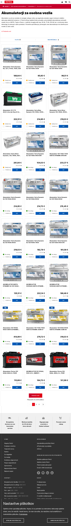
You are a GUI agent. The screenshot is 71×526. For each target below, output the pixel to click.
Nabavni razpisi (8, 471)
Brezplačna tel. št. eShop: (11, 485)
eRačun (39, 449)
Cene (38, 487)
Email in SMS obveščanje (44, 468)
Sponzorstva (8, 465)
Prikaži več (35, 395)
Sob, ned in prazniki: (10, 493)
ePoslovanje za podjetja (44, 446)
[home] (9, 2)
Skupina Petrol (8, 443)
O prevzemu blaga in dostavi (45, 493)
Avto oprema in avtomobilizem (18, 6)
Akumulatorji (31, 6)
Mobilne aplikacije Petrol (44, 459)
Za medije (7, 457)
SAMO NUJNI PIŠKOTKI (57, 520)
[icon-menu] (1, 2)
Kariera (6, 451)
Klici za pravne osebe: (10, 496)
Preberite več (7, 31)
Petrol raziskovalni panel (44, 465)
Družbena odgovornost (11, 460)
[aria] (6, 6)
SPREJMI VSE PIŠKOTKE (13, 520)
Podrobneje (23, 514)
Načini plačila (41, 490)
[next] (42, 404)
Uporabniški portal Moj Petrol (45, 443)
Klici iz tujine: (8, 487)
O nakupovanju (41, 482)
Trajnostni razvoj (9, 449)
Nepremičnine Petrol (10, 468)
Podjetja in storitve (9, 446)
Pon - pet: (7, 490)
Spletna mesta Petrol (43, 462)
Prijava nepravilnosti (10, 463)
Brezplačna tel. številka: (11, 482)
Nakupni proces (41, 485)
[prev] (29, 404)
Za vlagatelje (8, 454)
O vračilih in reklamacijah (44, 496)
